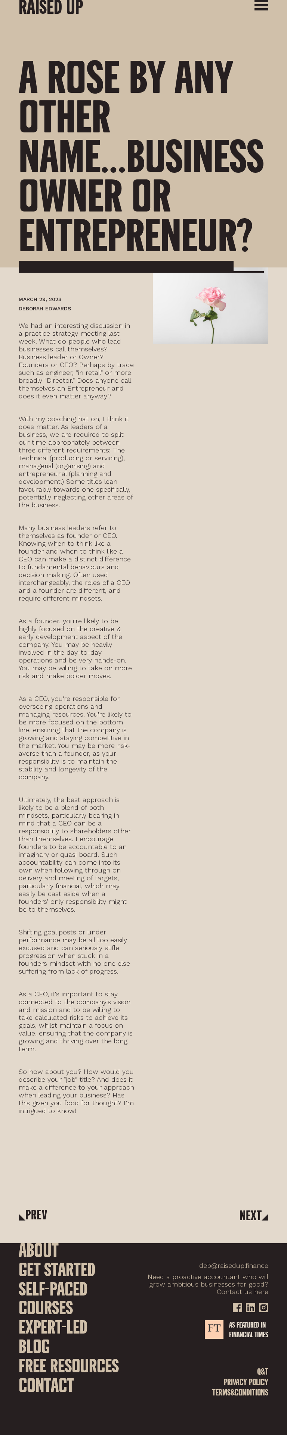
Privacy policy (246, 1383)
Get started (57, 1269)
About (39, 1249)
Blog (34, 1346)
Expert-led (53, 1326)
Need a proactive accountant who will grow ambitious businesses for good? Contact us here (208, 1284)
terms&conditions (240, 1393)
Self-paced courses (53, 1297)
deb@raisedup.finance (233, 1265)
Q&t (262, 1372)
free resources (69, 1365)
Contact (46, 1384)
